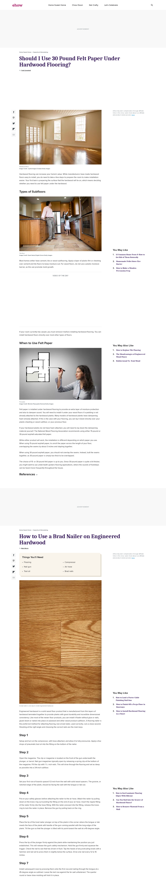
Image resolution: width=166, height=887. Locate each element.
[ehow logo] (17, 5)
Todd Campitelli (26, 70)
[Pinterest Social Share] (13, 117)
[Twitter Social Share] (13, 123)
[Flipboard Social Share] (13, 129)
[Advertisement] (83, 90)
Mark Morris (24, 548)
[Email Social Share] (13, 134)
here (133, 115)
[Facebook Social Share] (13, 112)
